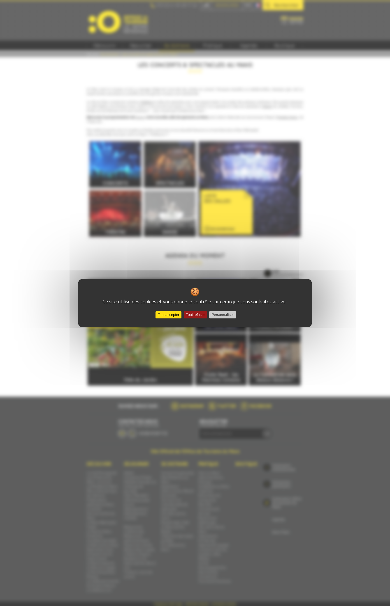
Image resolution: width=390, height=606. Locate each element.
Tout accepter (168, 315)
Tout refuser (195, 315)
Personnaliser (222, 315)
